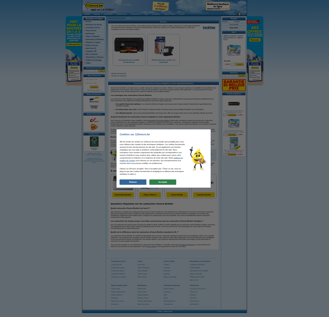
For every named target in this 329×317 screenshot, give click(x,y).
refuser (133, 182)
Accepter (162, 182)
